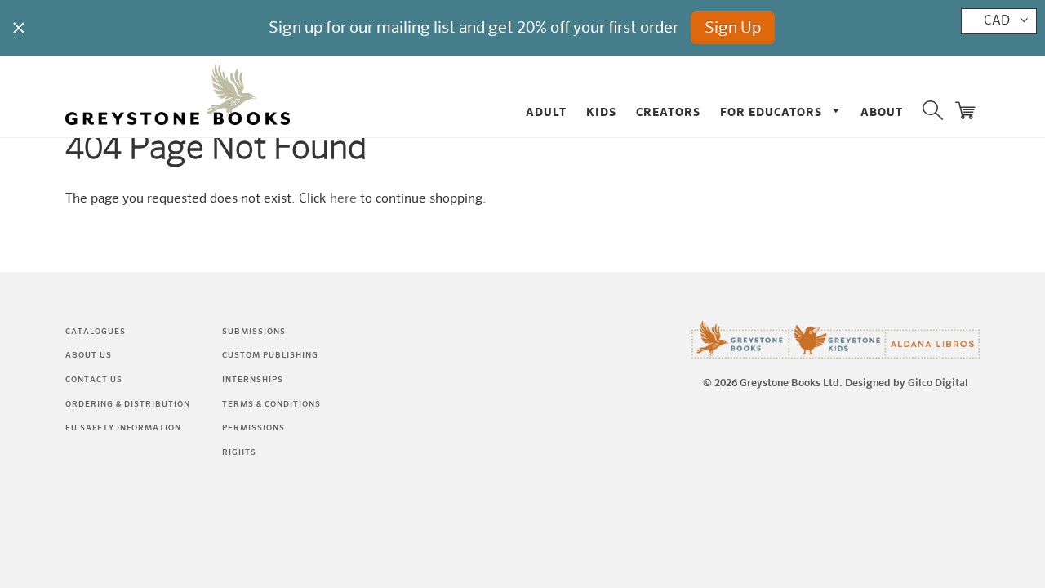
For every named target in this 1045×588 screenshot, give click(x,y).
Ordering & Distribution (127, 404)
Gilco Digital (938, 383)
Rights (239, 452)
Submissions (254, 331)
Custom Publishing (270, 355)
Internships (252, 380)
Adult (546, 112)
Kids (601, 112)
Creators (668, 112)
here (343, 199)
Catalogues (95, 331)
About (881, 112)
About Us (88, 355)
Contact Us (93, 380)
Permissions (253, 428)
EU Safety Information (123, 428)
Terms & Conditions (271, 404)
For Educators (772, 112)
